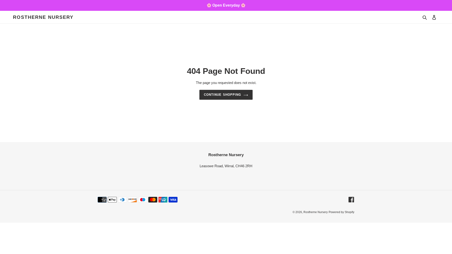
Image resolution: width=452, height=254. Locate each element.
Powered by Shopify (341, 212)
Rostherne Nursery (43, 17)
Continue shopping (222, 94)
